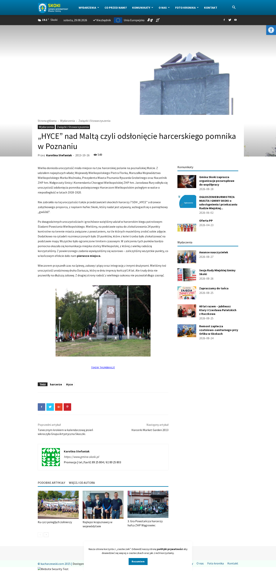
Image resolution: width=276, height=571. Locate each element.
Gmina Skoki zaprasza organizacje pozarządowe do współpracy (216, 180)
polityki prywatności (170, 549)
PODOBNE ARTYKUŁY (51, 482)
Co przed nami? (116, 7)
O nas (163, 7)
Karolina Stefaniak (59, 155)
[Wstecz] (40, 534)
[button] (271, 30)
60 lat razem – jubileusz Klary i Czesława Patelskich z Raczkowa (217, 310)
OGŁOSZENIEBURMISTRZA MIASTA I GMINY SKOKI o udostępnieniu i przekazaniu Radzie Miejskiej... (218, 202)
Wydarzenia (87, 7)
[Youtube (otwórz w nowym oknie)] (235, 20)
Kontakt (210, 7)
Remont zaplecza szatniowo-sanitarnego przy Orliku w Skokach (218, 330)
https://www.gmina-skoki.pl (81, 457)
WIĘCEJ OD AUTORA (82, 482)
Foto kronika (185, 7)
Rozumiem (138, 561)
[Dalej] (46, 534)
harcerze (56, 384)
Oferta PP (206, 220)
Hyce (69, 384)
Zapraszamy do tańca (213, 288)
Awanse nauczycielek (213, 252)
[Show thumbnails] (103, 367)
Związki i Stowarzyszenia (73, 127)
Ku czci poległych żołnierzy (55, 522)
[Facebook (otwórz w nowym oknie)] (224, 20)
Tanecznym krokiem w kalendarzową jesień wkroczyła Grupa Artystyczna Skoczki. (65, 432)
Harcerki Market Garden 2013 (149, 430)
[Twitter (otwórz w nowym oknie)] (230, 20)
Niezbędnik (103, 20)
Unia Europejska (134, 20)
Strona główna (47, 121)
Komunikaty (141, 7)
